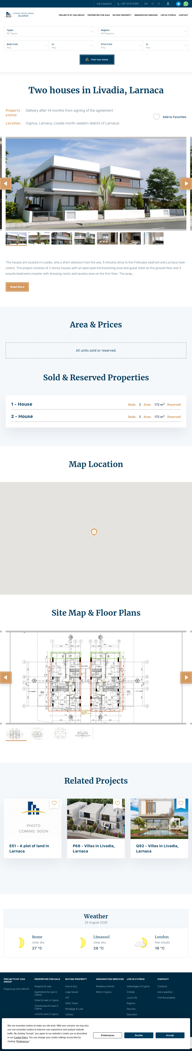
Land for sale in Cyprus (46, 1014)
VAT (67, 997)
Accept (170, 1035)
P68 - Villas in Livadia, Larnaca (94, 848)
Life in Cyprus (168, 15)
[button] (94, 533)
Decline (139, 1035)
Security (131, 1009)
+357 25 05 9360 (129, 3)
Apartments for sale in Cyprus (45, 993)
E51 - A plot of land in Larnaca (29, 848)
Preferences (107, 1035)
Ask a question (104, 3)
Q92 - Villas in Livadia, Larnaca (157, 848)
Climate (131, 992)
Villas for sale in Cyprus (46, 1000)
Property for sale (42, 986)
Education (132, 1014)
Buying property (122, 15)
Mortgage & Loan (74, 1009)
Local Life (132, 997)
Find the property (166, 997)
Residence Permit (105, 986)
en (146, 3)
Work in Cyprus (103, 992)
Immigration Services (146, 15)
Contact (183, 15)
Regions (131, 1003)
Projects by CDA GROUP (72, 15)
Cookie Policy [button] (21, 1037)
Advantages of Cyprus (138, 986)
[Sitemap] (168, 4)
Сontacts (162, 986)
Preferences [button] (22, 1041)
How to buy (71, 986)
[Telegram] (178, 4)
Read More (17, 286)
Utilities (69, 1014)
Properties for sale (99, 15)
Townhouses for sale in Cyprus (46, 1007)
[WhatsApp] (186, 4)
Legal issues (71, 992)
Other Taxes (71, 1003)
